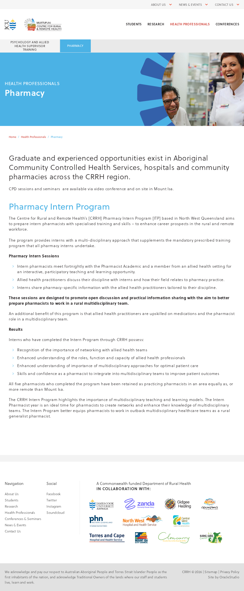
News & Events (190, 4)
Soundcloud (55, 512)
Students (134, 24)
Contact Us (224, 4)
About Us (158, 4)
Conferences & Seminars (23, 518)
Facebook (53, 493)
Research (155, 24)
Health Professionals (190, 24)
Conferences (227, 24)
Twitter (51, 500)
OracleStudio (229, 577)
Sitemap (210, 571)
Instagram (53, 506)
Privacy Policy (229, 571)
